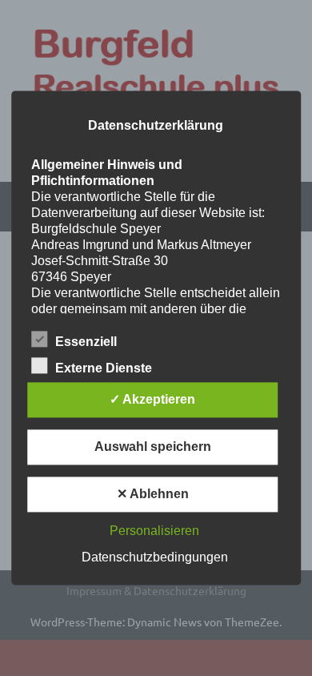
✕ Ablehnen (153, 494)
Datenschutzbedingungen (155, 558)
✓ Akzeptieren (152, 400)
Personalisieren (154, 531)
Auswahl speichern (152, 447)
